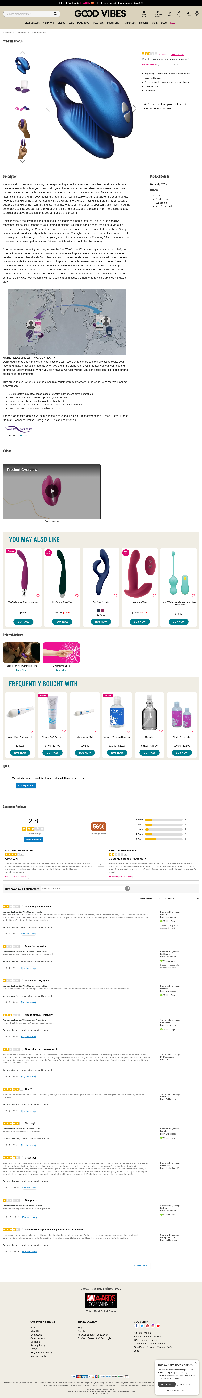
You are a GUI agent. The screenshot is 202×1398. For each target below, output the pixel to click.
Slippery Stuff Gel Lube (52, 737)
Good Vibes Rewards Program (150, 1343)
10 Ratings (163, 55)
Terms (33, 1348)
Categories (8, 32)
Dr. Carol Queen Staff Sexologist (95, 1338)
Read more (175, 1378)
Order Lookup (37, 1338)
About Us (35, 1331)
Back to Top (139, 1266)
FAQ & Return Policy (41, 1352)
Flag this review (28, 934)
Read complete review (15, 876)
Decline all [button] (186, 1384)
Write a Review (177, 55)
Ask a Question (149, 64)
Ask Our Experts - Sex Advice (93, 1334)
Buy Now (23, 621)
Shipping (35, 1341)
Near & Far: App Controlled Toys (21, 665)
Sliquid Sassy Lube (182, 737)
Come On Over (140, 602)
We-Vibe (23, 435)
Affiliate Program (142, 1332)
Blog (80, 1327)
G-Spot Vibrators (38, 32)
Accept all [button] (167, 1384)
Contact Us (36, 1334)
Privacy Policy (37, 1345)
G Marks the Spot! (61, 665)
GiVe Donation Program (146, 1340)
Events (81, 1331)
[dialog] (177, 1377)
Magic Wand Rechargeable (20, 737)
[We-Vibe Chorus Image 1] (91, 108)
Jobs (136, 1350)
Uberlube (149, 737)
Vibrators (21, 32)
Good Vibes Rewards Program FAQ (153, 1347)
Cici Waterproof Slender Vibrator (23, 602)
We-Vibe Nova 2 (101, 602)
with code (75, 2)
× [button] (196, 1363)
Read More (21, 670)
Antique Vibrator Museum (147, 1336)
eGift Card (35, 1327)
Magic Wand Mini (85, 737)
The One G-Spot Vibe (62, 602)
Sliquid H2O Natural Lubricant (117, 737)
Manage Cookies (39, 1356)
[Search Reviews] (127, 888)
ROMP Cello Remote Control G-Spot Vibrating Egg (178, 603)
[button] (134, 108)
